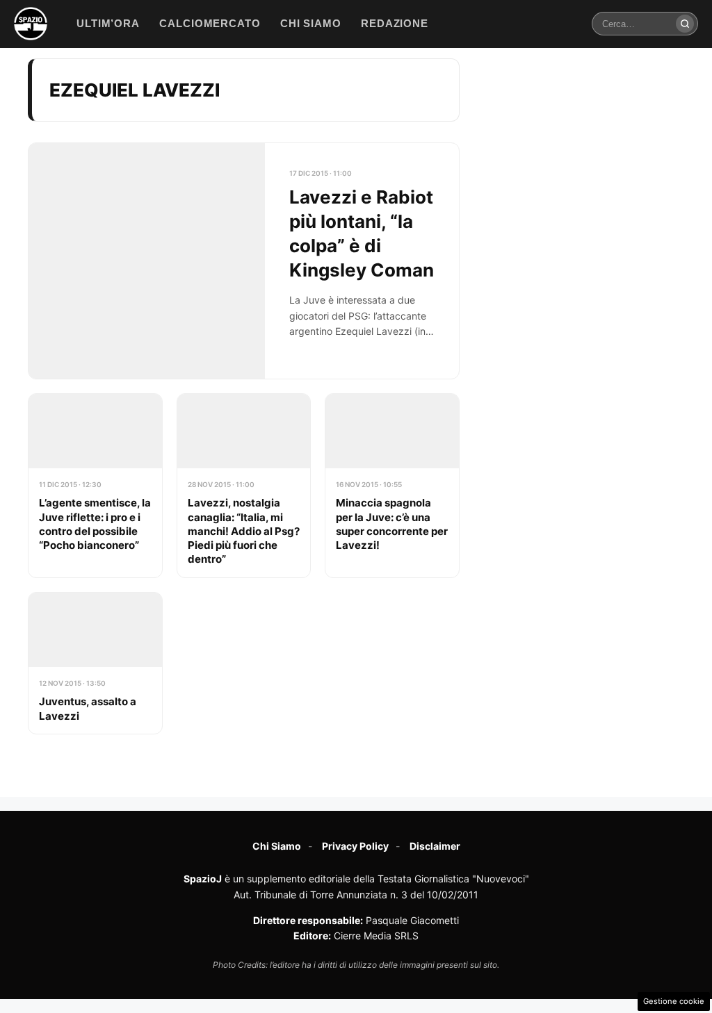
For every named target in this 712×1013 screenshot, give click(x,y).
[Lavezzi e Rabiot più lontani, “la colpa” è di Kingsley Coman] (244, 261)
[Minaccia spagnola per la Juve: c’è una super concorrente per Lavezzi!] (392, 485)
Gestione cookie (673, 1001)
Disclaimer (435, 846)
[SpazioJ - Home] (30, 23)
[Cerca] (685, 24)
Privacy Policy (355, 846)
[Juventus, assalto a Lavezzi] (95, 663)
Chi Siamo (276, 846)
